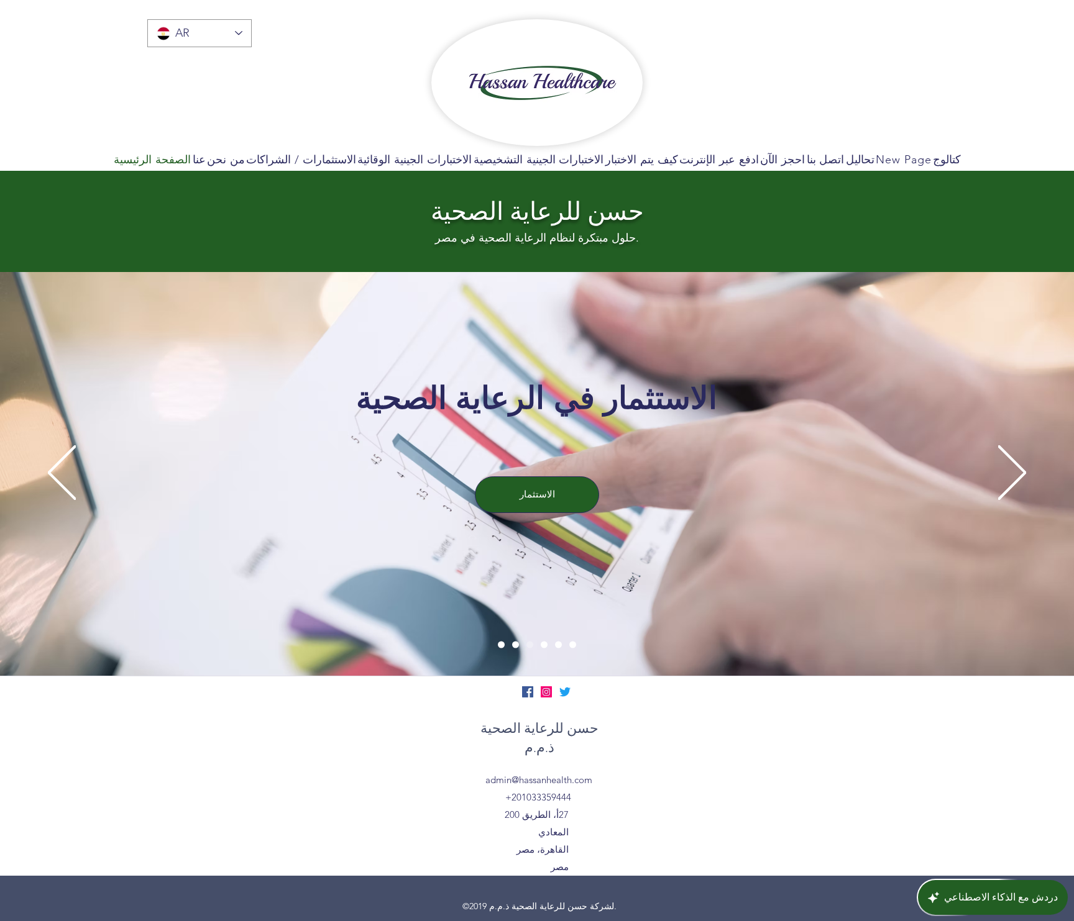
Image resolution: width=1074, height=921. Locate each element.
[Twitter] (565, 691)
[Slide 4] (544, 644)
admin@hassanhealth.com (538, 780)
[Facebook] (527, 691)
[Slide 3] (529, 644)
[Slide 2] (515, 644)
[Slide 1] (501, 644)
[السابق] (62, 473)
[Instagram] (546, 691)
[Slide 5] (558, 644)
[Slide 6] (572, 644)
